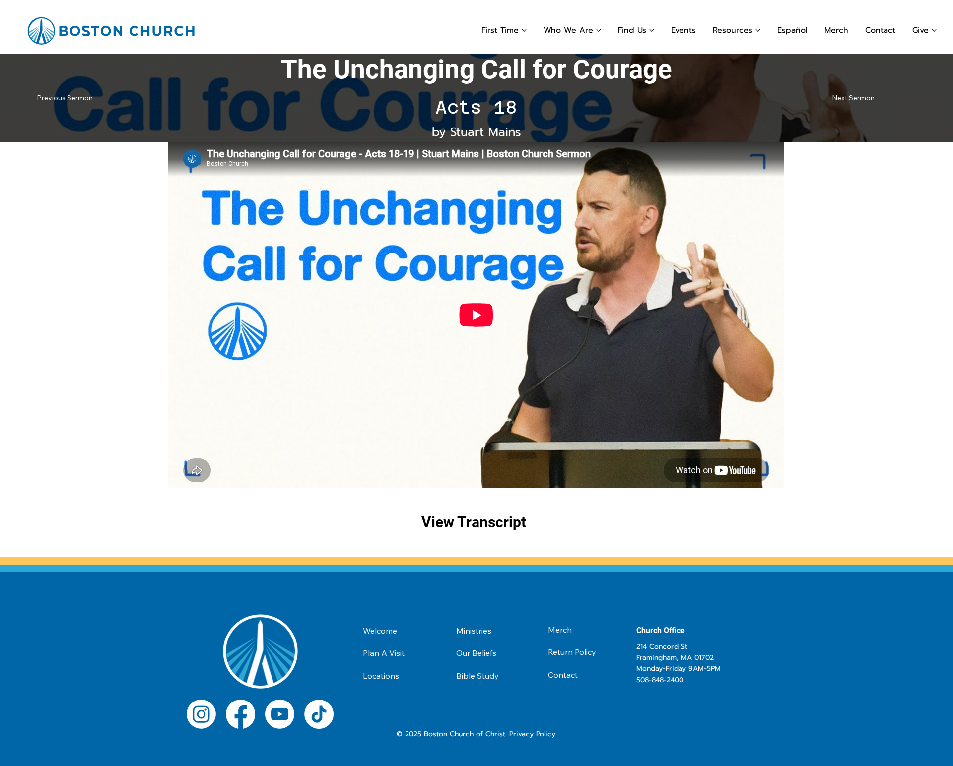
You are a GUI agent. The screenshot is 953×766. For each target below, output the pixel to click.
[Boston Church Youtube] (279, 714)
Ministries (473, 631)
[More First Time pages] (524, 30)
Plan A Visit (384, 653)
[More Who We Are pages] (598, 30)
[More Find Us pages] (651, 30)
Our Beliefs (476, 653)
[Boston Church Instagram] (201, 714)
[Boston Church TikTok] (319, 714)
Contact (563, 675)
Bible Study (477, 676)
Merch (560, 630)
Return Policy (572, 652)
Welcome (380, 631)
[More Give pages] (934, 30)
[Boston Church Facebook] (240, 714)
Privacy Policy (532, 734)
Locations (381, 676)
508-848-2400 (659, 680)
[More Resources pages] (757, 30)
